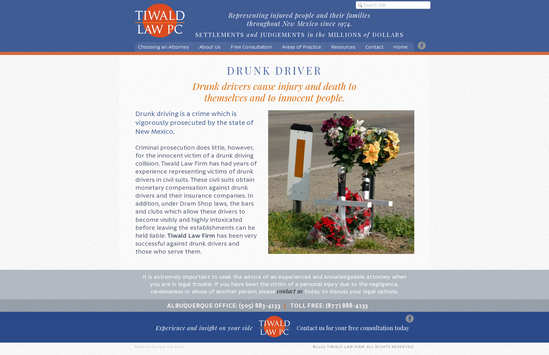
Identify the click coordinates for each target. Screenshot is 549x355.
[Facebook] (422, 46)
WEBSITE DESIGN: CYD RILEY (160, 347)
